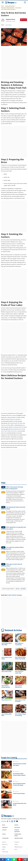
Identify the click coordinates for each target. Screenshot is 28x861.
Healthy (16, 825)
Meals (3, 825)
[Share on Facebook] (3, 859)
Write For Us (4, 844)
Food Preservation (15, 443)
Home (2, 6)
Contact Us (16, 842)
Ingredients (5, 827)
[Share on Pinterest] (23, 19)
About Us (4, 842)
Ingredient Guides (18, 838)
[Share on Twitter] (8, 859)
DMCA (3, 849)
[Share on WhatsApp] (14, 859)
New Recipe (17, 827)
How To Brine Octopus (15, 595)
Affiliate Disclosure (18, 847)
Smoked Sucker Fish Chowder (12, 419)
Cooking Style (5, 838)
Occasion (4, 829)
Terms (15, 849)
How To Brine (18, 7)
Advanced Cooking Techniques (7, 7)
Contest (16, 844)
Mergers (4, 847)
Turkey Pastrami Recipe (19, 793)
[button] (25, 859)
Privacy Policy (5, 851)
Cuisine (4, 834)
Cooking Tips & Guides (10, 6)
